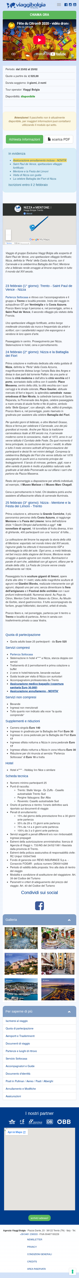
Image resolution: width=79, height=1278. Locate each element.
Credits (32, 1261)
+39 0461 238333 (29, 1234)
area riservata (36, 1268)
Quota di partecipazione (19, 1028)
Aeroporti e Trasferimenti (20, 1036)
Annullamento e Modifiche (21, 1088)
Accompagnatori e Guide (20, 1066)
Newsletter (34, 1239)
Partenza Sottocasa (17, 297)
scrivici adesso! (39, 1218)
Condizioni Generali (39, 1254)
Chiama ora (39, 15)
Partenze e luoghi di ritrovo (21, 1051)
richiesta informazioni (24, 139)
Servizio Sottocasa (16, 1058)
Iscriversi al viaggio (17, 1021)
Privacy (32, 1246)
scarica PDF (61, 139)
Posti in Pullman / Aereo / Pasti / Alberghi (29, 1081)
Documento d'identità (18, 1073)
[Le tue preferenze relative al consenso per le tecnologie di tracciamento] (72, 1271)
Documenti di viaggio (18, 1043)
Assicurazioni (13, 1096)
